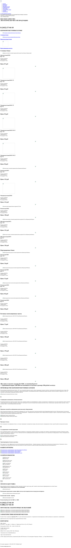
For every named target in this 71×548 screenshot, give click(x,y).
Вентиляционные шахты (6, 48)
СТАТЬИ (4, 10)
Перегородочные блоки (6, 39)
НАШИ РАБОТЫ (6, 7)
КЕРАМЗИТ (5, 4)
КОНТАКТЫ (5, 11)
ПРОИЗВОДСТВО (6, 6)
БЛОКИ (4, 3)
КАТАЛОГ (5, 5)
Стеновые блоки (4, 35)
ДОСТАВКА (5, 8)
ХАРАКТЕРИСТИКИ (7, 9)
